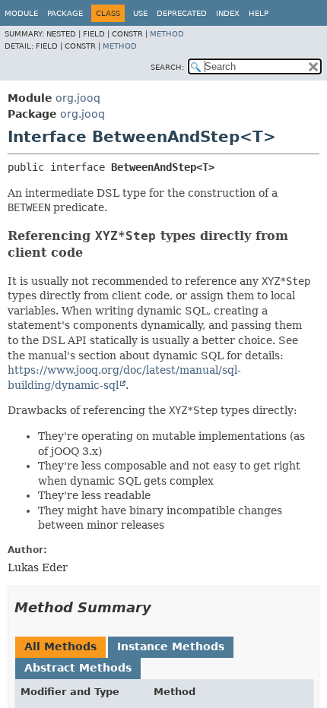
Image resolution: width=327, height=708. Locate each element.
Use (140, 13)
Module (21, 13)
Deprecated (182, 13)
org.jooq (78, 98)
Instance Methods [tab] (170, 646)
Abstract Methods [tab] (78, 668)
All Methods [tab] (60, 646)
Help (258, 13)
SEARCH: (167, 67)
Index (228, 13)
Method (167, 34)
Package (65, 13)
